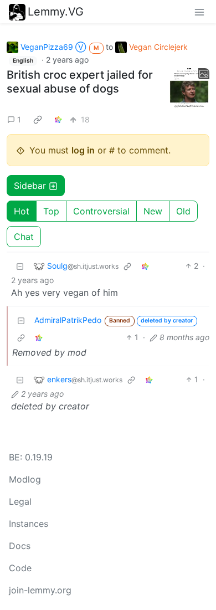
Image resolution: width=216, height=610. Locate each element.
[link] (37, 119)
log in (83, 150)
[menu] (199, 11)
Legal (20, 501)
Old (183, 211)
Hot (21, 211)
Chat (24, 236)
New (152, 211)
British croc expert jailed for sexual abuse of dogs (80, 81)
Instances (28, 523)
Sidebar (30, 185)
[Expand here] (189, 88)
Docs (19, 545)
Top (51, 211)
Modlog (25, 479)
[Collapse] (20, 265)
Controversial (101, 211)
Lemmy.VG (56, 11)
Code (20, 567)
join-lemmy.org (40, 590)
